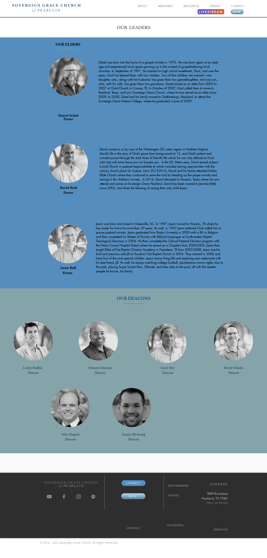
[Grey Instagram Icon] (79, 496)
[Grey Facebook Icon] (64, 496)
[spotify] (93, 496)
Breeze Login (221, 528)
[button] (142, 6)
